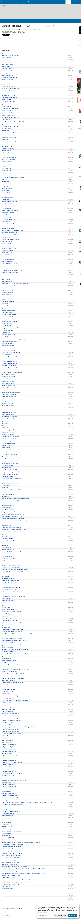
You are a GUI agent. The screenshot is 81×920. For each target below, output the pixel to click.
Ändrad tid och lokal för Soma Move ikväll (11, 611)
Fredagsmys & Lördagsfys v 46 (9, 760)
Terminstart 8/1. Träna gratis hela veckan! (11, 884)
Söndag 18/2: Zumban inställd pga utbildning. (12, 853)
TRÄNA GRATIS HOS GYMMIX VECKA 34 (11, 811)
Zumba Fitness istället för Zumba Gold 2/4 (11, 715)
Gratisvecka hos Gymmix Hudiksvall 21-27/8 (12, 270)
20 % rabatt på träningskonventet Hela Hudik (12, 762)
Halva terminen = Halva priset (8, 376)
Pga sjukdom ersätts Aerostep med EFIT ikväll (12, 645)
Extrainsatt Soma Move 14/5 (8, 359)
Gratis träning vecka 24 (7, 208)
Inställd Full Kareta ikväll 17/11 (8, 101)
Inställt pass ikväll (6, 447)
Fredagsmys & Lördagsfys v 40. (9, 786)
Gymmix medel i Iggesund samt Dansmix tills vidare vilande (15, 569)
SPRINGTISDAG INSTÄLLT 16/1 (8, 877)
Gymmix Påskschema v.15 (7, 75)
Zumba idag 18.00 (6, 192)
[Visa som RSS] (53, 26)
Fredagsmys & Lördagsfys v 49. (9, 746)
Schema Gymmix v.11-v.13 (7, 79)
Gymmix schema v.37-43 (7, 119)
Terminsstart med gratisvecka (8, 197)
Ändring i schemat (6, 485)
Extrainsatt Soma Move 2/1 (8, 148)
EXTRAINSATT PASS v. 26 (7, 667)
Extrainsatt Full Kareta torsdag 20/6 (16, 26)
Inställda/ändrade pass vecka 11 (9, 387)
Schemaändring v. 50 (6, 319)
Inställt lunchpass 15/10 (7, 467)
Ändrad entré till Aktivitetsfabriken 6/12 (10, 749)
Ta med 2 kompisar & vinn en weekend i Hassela (12, 230)
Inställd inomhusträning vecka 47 (9, 523)
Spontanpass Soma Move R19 (8, 658)
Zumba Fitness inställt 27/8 (8, 543)
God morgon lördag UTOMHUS (9, 829)
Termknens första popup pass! (9, 141)
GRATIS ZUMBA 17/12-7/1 (7, 888)
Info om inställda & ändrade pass (9, 416)
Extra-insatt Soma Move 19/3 (8, 385)
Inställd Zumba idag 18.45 (7, 525)
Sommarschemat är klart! (7, 691)
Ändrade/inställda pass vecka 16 (9, 370)
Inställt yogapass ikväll (7, 452)
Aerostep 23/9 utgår (6, 636)
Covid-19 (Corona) (6, 576)
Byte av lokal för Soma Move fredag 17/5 (11, 696)
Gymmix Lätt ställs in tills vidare (9, 421)
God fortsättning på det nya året (9, 248)
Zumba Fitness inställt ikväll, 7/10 (9, 469)
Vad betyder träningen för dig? (9, 578)
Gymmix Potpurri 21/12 (7, 605)
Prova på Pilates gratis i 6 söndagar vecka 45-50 (12, 908)
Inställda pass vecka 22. (7, 822)
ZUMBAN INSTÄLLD (6, 833)
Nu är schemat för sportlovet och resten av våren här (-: (14, 848)
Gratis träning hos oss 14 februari (9, 589)
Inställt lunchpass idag (7, 449)
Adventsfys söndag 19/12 (7, 312)
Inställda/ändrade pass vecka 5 (9, 414)
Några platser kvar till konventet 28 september (12, 638)
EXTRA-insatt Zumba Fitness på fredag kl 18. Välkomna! (14, 866)
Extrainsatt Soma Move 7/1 (8, 432)
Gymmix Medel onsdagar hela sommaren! (11, 55)
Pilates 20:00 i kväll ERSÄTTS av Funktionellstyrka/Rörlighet (15, 649)
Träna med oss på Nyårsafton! (8, 250)
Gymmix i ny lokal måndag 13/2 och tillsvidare (12, 234)
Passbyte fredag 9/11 (6, 766)
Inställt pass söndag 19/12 (8, 441)
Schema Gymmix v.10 (6, 81)
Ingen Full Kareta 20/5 (6, 217)
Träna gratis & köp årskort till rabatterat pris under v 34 (14, 653)
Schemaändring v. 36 (6, 336)
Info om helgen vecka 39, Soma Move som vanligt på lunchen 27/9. (17, 633)
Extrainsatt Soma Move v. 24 (8, 549)
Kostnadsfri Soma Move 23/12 (9, 735)
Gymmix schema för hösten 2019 (9, 656)
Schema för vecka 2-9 (6, 243)
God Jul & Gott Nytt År (7, 252)
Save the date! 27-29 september (9, 660)
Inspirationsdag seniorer (7, 305)
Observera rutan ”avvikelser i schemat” (10, 684)
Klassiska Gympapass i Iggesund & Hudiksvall (12, 478)
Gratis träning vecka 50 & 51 (8, 259)
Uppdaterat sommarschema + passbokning (12, 817)
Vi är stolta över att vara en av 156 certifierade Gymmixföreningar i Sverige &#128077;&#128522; (23, 868)
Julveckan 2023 (5, 254)
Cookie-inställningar (5, 915)
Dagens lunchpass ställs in (8, 509)
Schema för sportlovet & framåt (9, 394)
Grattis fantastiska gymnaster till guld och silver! (12, 844)
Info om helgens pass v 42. (8, 775)
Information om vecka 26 (7, 815)
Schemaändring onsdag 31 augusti (10, 341)
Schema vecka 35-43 (6, 268)
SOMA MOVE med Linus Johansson (10, 758)
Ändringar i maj (5, 277)
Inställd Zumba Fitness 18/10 (8, 778)
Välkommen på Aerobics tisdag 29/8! (10, 265)
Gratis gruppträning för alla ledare (9, 454)
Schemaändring (5, 130)
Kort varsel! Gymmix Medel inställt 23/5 (10, 689)
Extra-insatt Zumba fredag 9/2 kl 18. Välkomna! (12, 857)
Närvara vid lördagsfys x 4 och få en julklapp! (12, 613)
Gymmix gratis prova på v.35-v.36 (9, 53)
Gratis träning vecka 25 (7, 203)
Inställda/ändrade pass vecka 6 (9, 412)
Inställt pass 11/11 (6, 456)
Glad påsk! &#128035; (7, 702)
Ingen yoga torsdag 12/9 (7, 188)
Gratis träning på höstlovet (8, 465)
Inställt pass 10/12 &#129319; (8, 159)
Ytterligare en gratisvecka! (7, 343)
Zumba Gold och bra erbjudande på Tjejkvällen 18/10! (14, 780)
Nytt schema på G (6, 627)
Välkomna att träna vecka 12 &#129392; (11, 500)
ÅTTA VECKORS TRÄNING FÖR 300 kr (10, 463)
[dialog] (58, 911)
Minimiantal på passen (7, 507)
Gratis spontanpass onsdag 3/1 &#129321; (11, 246)
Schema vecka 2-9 (6, 886)
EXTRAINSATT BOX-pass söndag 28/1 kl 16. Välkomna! (14, 871)
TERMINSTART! (5, 545)
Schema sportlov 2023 (7, 294)
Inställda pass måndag (7, 161)
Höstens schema (5, 487)
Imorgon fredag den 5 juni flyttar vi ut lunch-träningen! (14, 551)
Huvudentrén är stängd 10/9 (8, 642)
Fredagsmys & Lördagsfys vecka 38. (10, 795)
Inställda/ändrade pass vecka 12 (9, 383)
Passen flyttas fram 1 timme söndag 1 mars (11, 582)
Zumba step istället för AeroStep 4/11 (10, 616)
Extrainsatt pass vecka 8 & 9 (8, 403)
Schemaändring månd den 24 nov (9, 97)
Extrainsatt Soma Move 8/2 (8, 594)
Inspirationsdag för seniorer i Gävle (10, 687)
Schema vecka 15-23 (6, 221)
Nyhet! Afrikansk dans (7, 281)
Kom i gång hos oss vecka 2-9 (8, 602)
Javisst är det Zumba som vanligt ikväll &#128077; (13, 673)
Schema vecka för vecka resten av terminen (11, 352)
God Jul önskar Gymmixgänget (9, 438)
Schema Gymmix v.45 (6, 110)
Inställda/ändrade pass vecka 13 (9, 379)
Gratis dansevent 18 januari (8, 155)
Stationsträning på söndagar (8, 476)
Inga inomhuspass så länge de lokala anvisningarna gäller (15, 520)
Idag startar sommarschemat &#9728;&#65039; (12, 682)
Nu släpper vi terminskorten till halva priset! (11, 846)
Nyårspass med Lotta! (7, 308)
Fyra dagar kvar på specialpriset (9, 806)
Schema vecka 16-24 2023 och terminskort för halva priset (15, 283)
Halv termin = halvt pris (7, 618)
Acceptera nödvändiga (60, 915)
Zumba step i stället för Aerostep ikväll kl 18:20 (12, 629)
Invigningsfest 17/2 (6, 237)
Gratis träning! (5, 303)
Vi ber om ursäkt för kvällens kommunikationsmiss (13, 596)
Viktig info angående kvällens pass (10, 609)
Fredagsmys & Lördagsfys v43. (9, 771)
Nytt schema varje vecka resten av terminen (11, 565)
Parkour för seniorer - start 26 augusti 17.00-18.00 (13, 121)
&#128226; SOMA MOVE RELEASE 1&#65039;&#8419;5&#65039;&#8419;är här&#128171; (22, 842)
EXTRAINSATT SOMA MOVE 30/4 (9, 365)
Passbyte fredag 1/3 (6, 724)
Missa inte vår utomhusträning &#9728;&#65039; (13, 678)
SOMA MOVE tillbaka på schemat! (9, 461)
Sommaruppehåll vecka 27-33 (8, 813)
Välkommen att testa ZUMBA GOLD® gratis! (12, 804)
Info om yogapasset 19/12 (8, 738)
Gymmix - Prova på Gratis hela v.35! (9, 124)
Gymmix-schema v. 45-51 (7, 261)
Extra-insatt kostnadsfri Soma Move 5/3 (11, 392)
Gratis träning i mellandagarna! (8, 443)
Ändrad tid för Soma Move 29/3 (9, 563)
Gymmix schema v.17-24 (7, 70)
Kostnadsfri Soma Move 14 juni (9, 206)
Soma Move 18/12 (6, 607)
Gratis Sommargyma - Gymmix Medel (10, 126)
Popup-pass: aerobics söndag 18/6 (10, 272)
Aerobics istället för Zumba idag (9, 86)
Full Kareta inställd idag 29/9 (8, 115)
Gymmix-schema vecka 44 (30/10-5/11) (10, 263)
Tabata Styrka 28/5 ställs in (8, 212)
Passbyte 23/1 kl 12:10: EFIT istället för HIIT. (11, 875)
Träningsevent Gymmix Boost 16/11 (10, 108)
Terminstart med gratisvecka (8, 430)
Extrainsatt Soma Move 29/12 (8, 150)
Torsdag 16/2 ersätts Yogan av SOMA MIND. (12, 855)
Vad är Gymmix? (5, 492)
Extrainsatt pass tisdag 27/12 (8, 310)
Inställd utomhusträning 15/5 (8, 554)
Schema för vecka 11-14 (7, 290)
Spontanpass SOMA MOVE (8, 837)
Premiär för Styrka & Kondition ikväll (10, 474)
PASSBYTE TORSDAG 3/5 (7, 826)
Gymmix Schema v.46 (6, 104)
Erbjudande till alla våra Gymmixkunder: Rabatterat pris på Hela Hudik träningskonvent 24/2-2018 (23, 873)
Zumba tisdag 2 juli (6, 199)
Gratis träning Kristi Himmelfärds (9, 219)
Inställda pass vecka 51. (7, 742)
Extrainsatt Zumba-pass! (7, 288)
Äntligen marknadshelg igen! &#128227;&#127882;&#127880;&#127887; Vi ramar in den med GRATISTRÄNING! (27, 802)
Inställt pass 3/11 (5, 175)
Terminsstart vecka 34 (6, 496)
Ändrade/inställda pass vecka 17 (9, 367)
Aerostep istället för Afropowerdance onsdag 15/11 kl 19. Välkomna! (17, 902)
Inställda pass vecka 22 (7, 820)
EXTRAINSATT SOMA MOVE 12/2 (9, 410)
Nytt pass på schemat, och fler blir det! (10, 483)
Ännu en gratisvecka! (6, 195)
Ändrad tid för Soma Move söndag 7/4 (10, 713)
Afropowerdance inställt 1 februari (9, 864)
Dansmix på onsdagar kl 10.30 (8, 707)
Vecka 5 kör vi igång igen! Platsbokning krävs (12, 516)
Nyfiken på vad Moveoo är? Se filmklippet (11, 591)
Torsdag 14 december (7, 257)
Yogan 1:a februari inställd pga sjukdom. (11, 862)
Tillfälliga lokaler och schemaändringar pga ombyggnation (15, 339)
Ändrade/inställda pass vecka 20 (9, 356)
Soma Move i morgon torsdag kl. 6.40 (10, 334)
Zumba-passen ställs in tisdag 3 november (11, 527)
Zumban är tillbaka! (6, 299)
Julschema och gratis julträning (9, 314)
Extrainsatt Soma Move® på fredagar (10, 718)
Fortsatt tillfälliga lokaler (7, 325)
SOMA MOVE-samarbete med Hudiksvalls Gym (12, 797)
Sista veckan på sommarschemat (9, 671)
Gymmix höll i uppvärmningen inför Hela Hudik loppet (14, 640)
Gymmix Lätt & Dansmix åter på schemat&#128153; (13, 534)
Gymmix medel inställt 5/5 (7, 68)
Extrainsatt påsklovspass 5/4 (8, 223)
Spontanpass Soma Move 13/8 (9, 651)
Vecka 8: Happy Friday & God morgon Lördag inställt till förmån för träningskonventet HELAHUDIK (24, 851)
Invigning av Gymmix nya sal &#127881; (10, 239)
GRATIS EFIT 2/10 (5, 789)
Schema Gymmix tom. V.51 (8, 99)
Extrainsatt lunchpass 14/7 (8, 345)
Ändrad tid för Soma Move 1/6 (8, 350)
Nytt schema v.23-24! (6, 128)
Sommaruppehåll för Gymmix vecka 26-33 (11, 489)
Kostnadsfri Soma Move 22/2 (8, 600)
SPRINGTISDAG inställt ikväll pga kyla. (10, 729)
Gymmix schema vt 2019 (7, 740)
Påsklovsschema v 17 (6, 139)
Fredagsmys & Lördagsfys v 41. (9, 784)
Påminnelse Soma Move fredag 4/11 (10, 321)
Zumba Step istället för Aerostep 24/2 (10, 585)
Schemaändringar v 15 (7, 135)
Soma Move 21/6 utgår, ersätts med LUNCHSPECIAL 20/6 (15, 676)
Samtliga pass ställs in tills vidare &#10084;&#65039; (14, 518)
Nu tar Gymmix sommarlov (8, 347)
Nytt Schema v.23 (5, 59)
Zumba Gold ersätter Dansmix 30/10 (10, 620)
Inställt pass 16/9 (5, 536)
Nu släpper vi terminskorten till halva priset (11, 720)
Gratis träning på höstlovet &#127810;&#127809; (13, 177)
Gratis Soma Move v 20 (7, 354)
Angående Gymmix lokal (7, 316)
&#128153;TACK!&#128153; (8, 228)
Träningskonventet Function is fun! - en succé (12, 631)
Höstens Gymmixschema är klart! (9, 809)
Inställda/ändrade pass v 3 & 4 (8, 418)
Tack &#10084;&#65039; (7, 647)
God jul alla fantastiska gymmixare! (9, 152)
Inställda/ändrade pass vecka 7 (9, 405)
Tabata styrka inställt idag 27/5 (9, 62)
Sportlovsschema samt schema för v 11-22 (11, 587)
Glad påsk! (4, 226)
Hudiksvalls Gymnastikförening (10, 2)
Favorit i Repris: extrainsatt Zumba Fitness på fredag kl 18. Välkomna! (17, 879)
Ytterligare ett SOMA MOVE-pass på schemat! (12, 328)
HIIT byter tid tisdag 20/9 (7, 330)
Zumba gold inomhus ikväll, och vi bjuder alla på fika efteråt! (15, 669)
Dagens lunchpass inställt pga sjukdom (11, 458)
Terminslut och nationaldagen (8, 274)
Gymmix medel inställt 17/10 (8, 625)
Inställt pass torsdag (6, 164)
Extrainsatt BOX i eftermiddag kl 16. (10, 860)
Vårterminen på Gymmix (7, 146)
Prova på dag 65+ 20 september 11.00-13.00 (12, 186)
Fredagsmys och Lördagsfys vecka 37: (10, 800)
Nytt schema (4, 407)
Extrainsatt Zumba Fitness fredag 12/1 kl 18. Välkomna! (14, 882)
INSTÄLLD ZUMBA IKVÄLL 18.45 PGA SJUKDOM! (13, 531)
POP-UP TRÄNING (5, 662)
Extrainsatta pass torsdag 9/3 (8, 292)
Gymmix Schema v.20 (6, 66)
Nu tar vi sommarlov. (6, 547)
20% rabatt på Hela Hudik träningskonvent (11, 733)
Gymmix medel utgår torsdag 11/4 (9, 709)
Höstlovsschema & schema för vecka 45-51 (11, 622)
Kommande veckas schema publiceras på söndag (13, 514)
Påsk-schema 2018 (6, 840)
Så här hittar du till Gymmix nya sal (9, 232)
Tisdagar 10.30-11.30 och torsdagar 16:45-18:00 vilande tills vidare (17, 571)
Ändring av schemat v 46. (7, 106)
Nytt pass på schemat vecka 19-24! (9, 132)
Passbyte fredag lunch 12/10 (8, 782)
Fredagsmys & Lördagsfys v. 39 (9, 793)
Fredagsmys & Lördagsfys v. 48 (9, 751)
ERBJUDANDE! (5, 560)
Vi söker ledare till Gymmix (8, 494)
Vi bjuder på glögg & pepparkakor (9, 157)
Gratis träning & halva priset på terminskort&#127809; (14, 529)
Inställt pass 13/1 (5, 423)
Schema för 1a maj (6, 279)
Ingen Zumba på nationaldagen (9, 680)
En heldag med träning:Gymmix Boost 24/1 (11, 88)
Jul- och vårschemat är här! (8, 891)
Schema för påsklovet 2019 (8, 711)
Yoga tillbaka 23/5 (6, 214)
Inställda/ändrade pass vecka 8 (9, 401)
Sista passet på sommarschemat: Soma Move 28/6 (13, 664)
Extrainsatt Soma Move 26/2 (8, 398)
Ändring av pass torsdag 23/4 (8, 558)
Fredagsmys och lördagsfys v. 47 (9, 755)
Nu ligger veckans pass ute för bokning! (11, 512)
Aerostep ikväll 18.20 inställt (8, 574)
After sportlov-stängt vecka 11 (8, 503)
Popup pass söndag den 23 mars (9, 137)
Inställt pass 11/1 (5, 425)
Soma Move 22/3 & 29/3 (7, 722)
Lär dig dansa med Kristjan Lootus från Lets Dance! (13, 472)
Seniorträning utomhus (7, 556)
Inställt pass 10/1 (5, 427)
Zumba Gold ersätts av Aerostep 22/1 (10, 731)
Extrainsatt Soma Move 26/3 (8, 381)
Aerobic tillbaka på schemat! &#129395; (11, 144)
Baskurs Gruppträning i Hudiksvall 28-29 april (12, 831)
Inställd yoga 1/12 (6, 445)
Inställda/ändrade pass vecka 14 (9, 374)
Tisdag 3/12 (4, 166)
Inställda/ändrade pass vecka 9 (9, 396)
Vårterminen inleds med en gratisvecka (10, 436)
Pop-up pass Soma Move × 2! (8, 95)
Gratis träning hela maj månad (8, 698)
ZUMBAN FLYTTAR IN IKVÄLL (8, 538)
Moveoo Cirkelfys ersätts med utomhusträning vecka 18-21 (15, 700)
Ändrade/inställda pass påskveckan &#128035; (12, 372)
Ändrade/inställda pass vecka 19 (9, 361)
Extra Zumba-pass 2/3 (7, 297)
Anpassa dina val (42, 915)
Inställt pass (4, 172)
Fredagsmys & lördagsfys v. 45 (9, 764)
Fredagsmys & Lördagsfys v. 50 (9, 744)
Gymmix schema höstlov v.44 (8, 113)
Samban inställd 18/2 (6, 84)
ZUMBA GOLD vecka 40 (7, 791)
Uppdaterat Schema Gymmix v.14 (9, 77)
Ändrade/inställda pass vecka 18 (9, 363)
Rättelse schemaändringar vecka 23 (10, 210)
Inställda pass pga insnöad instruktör (10, 580)
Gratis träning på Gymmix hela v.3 (9, 90)
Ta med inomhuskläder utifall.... (9, 540)
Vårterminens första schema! (8, 301)
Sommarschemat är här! (7, 824)
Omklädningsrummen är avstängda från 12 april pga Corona (15, 498)
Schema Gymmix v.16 (6, 73)
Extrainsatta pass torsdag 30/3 (9, 285)
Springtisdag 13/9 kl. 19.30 (8, 332)
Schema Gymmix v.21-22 (7, 64)
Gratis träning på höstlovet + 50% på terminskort (12, 773)
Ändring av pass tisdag (7, 170)
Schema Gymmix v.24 (6, 57)
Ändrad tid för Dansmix (7, 323)
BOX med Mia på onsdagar (8, 480)
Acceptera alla (72, 915)
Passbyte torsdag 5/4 (6, 835)
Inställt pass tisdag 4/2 (7, 598)
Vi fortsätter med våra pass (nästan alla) (11, 567)
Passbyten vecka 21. (6, 693)
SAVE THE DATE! (5, 190)
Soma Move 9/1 (5, 93)
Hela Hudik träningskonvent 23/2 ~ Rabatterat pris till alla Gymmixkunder (18, 727)
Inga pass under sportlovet (8, 505)
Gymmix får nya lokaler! (7, 241)
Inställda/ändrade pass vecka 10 (9, 390)
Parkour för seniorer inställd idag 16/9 (10, 117)
